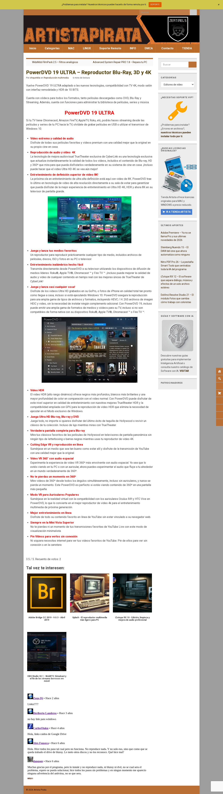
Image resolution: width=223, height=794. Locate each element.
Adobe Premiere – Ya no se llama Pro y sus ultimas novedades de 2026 (176, 236)
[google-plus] (50, 11)
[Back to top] (215, 773)
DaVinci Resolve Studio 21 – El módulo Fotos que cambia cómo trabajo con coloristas (177, 298)
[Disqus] (89, 735)
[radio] (27, 554)
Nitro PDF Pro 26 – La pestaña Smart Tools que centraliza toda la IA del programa (177, 266)
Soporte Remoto (110, 48)
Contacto (167, 48)
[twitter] (33, 11)
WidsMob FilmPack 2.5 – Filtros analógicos (55, 62)
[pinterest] (56, 11)
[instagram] (39, 11)
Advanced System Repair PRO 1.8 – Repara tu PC (120, 62)
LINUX (86, 48)
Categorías (52, 48)
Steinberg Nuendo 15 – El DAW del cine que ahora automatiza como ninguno (175, 251)
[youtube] (45, 11)
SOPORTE (155, 4)
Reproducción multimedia (56, 78)
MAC (70, 48)
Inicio (32, 48)
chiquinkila (35, 78)
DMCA (148, 48)
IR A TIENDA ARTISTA (178, 211)
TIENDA (186, 48)
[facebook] (27, 11)
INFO (132, 48)
